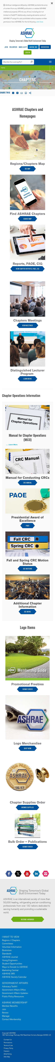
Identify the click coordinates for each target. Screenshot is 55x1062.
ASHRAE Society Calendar (14, 977)
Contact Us (8, 1040)
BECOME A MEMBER (27, 919)
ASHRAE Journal (10, 957)
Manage (5, 1016)
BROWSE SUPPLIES (27, 807)
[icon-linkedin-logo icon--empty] (37, 874)
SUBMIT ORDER (28, 689)
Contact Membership (11, 1019)
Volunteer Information (12, 947)
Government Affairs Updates (15, 993)
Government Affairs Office (14, 989)
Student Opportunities (12, 963)
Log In (27, 52)
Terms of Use (8, 1045)
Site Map (7, 1057)
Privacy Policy (8, 1048)
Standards (6, 953)
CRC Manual (27, 482)
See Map (27, 169)
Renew (5, 1012)
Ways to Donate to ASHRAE (15, 967)
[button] (52, 4)
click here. (40, 22)
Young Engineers (10, 960)
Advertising (8, 1054)
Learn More (27, 378)
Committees (7, 943)
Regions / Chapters (11, 940)
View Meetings (27, 325)
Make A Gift (23, 47)
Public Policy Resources (13, 996)
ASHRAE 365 (33, 47)
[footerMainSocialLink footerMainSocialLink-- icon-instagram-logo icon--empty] (46, 874)
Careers (6, 1051)
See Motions (27, 568)
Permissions (8, 1042)
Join (6, 47)
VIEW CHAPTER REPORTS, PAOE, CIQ (27, 268)
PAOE (27, 525)
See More (27, 611)
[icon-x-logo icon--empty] (18, 874)
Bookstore (45, 47)
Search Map (27, 219)
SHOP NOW (27, 748)
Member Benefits (10, 1006)
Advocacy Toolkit (9, 986)
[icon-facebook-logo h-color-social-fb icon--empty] (9, 874)
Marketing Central (10, 970)
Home (3, 68)
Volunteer (13, 47)
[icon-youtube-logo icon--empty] (27, 874)
